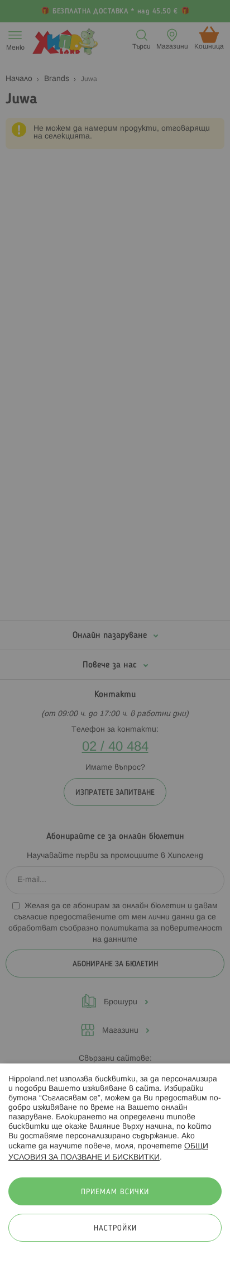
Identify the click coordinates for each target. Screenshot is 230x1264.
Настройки (115, 1228)
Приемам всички (115, 1192)
